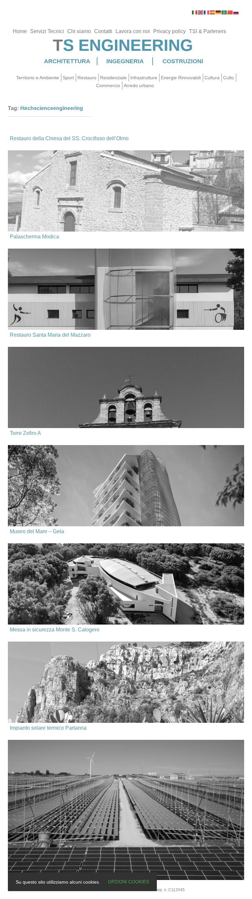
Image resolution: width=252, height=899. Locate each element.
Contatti (103, 31)
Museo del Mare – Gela (37, 531)
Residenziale (113, 77)
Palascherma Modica (34, 236)
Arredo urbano (139, 85)
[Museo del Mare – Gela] (126, 585)
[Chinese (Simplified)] (230, 12)
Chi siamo (79, 31)
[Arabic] (224, 12)
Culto (228, 77)
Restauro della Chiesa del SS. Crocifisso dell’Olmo (69, 138)
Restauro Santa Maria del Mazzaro (50, 335)
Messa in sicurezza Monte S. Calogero (54, 629)
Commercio (108, 85)
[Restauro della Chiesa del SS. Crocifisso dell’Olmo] (126, 200)
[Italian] (195, 12)
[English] (201, 12)
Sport (68, 77)
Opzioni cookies (128, 881)
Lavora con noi (133, 31)
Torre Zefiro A (25, 433)
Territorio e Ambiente (37, 77)
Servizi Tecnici (47, 31)
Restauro (86, 77)
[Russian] (236, 12)
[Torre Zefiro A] (126, 526)
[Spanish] (213, 12)
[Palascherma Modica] (126, 309)
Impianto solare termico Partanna (48, 728)
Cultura (212, 77)
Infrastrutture (143, 77)
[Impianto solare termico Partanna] (126, 801)
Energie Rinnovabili (181, 77)
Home (20, 31)
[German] (218, 12)
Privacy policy (169, 31)
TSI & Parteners (207, 31)
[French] (207, 12)
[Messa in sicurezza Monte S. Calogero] (126, 681)
